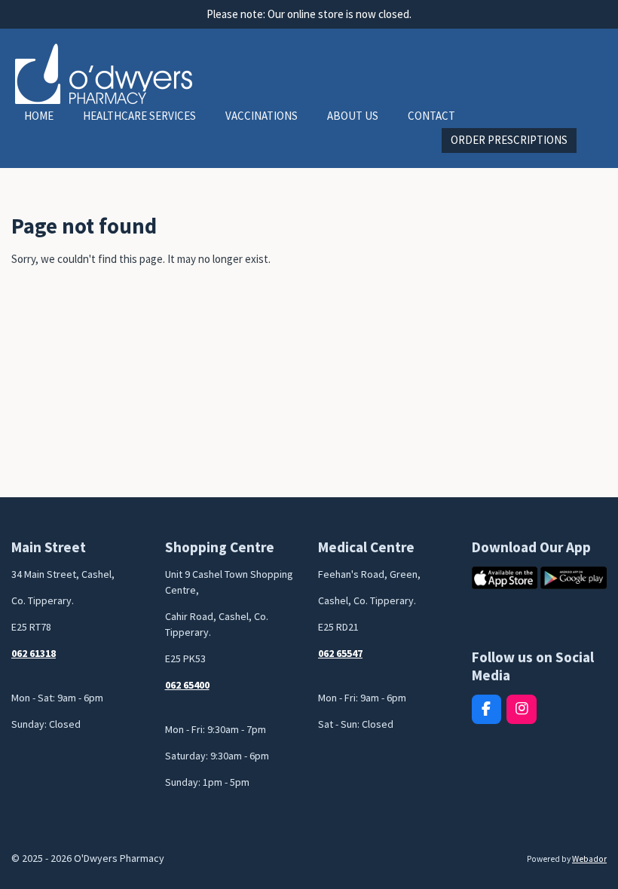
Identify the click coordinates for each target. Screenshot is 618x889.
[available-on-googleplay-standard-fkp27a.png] (573, 577)
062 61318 (33, 653)
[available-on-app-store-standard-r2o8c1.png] (505, 577)
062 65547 (340, 653)
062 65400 (187, 685)
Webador (589, 859)
